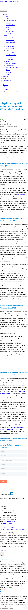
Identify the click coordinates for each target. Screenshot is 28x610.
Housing (8, 72)
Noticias (5, 76)
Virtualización (10, 48)
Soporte (8, 74)
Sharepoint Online (11, 20)
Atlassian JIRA (10, 25)
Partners (5, 85)
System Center (10, 59)
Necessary (5, 592)
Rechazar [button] (20, 546)
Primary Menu (3, 10)
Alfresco (8, 23)
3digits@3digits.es (9, 521)
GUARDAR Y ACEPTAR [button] (7, 609)
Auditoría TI (9, 38)
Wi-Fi (7, 44)
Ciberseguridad (10, 42)
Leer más (3, 550)
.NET (7, 18)
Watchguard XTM (11, 63)
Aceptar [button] (13, 546)
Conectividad (9, 65)
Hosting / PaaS (10, 31)
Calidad (5, 87)
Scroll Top (15, 1)
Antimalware (9, 61)
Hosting (8, 70)
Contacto (5, 89)
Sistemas (5, 35)
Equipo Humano (7, 82)
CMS (7, 27)
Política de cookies (8, 527)
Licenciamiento (10, 46)
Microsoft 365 (10, 53)
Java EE (8, 16)
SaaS (7, 29)
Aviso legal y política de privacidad (13, 529)
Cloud (7, 50)
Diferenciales (7, 80)
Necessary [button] (3, 589)
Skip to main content (6, 1)
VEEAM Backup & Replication (15, 67)
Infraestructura (10, 40)
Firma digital (9, 33)
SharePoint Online (11, 55)
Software (5, 14)
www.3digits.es (7, 523)
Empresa (5, 78)
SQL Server (9, 57)
